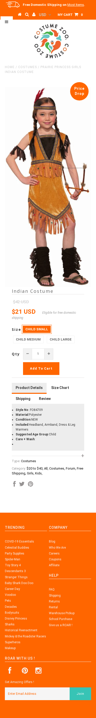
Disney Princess (16, 618)
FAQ (52, 589)
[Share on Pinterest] (30, 485)
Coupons (55, 559)
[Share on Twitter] (22, 485)
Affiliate (54, 565)
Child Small (36, 329)
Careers (54, 553)
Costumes (27, 67)
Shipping (55, 595)
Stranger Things (16, 577)
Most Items (75, 5)
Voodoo (10, 595)
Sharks (10, 624)
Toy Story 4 (13, 565)
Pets (8, 600)
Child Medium (28, 339)
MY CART (70, 15)
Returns (54, 601)
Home (10, 67)
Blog (52, 541)
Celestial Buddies (17, 547)
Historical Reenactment (21, 630)
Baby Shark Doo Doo (19, 583)
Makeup (10, 648)
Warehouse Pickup (61, 613)
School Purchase (60, 619)
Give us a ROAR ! (60, 625)
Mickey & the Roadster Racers (25, 636)
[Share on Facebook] (14, 485)
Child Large (61, 339)
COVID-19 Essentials (19, 541)
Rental (53, 607)
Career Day (12, 589)
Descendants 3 (15, 571)
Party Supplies (14, 553)
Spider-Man (12, 559)
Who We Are (57, 547)
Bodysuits (12, 612)
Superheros (12, 642)
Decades (11, 607)
